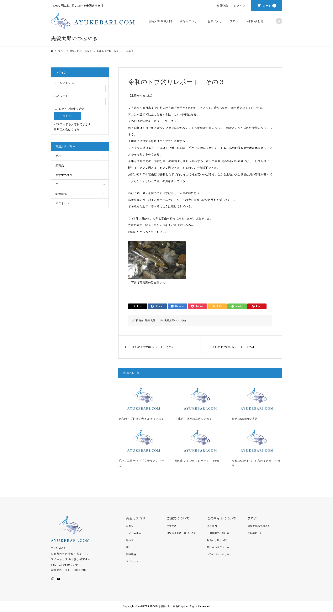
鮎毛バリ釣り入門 (160, 21)
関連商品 (61, 194)
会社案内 (212, 526)
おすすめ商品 (64, 175)
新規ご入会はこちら (67, 129)
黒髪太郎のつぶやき (175, 320)
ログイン (239, 5)
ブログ (234, 21)
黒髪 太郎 (150, 320)
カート (269, 5)
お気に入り (215, 21)
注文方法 (172, 526)
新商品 (60, 165)
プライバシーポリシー (219, 554)
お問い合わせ (254, 21)
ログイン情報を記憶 (71, 108)
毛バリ (60, 156)
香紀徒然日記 (255, 533)
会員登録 (222, 5)
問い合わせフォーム (218, 547)
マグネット (63, 203)
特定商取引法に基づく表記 (181, 533)
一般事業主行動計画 (218, 533)
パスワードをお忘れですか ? (72, 124)
